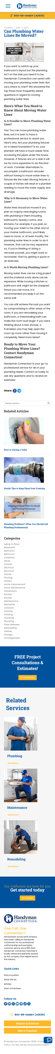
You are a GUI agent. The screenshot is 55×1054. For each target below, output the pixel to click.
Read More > (14, 763)
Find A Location (11, 975)
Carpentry (9, 557)
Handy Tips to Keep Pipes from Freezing (24, 488)
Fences (7, 574)
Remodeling (10, 627)
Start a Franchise (12, 988)
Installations (10, 591)
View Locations (27, 898)
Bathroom (9, 550)
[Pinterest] (21, 1003)
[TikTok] (25, 1003)
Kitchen (8, 594)
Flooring (8, 577)
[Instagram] (13, 1003)
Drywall (8, 564)
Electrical (9, 567)
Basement (9, 547)
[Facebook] (5, 1003)
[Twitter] (29, 1003)
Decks (7, 560)
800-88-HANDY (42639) (29, 15)
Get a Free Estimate (27, 677)
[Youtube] (17, 1003)
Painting (8, 611)
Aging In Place (11, 544)
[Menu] (8, 6)
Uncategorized (12, 638)
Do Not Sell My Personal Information (31, 1044)
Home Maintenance (14, 587)
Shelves (8, 631)
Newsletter (9, 604)
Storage (8, 634)
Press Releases (12, 624)
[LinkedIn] (9, 1003)
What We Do (10, 979)
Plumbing (8, 27)
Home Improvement (14, 584)
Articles (7, 984)
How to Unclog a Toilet (15, 449)
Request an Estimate (27, 1023)
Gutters (8, 581)
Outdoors (9, 607)
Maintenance (11, 601)
